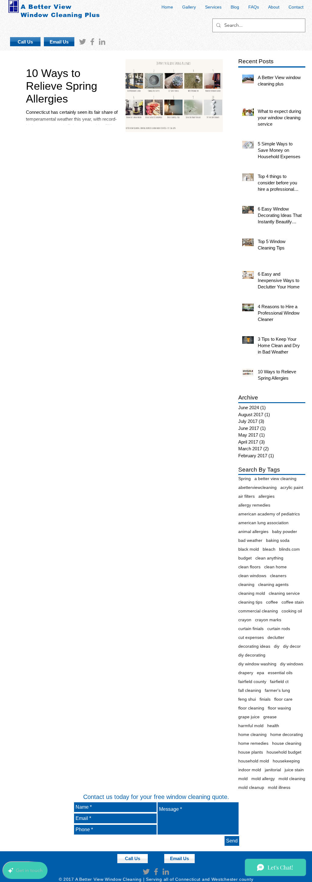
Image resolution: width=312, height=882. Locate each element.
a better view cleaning (275, 478)
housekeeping (286, 760)
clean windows (252, 575)
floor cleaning (251, 708)
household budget (284, 752)
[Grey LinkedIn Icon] (102, 41)
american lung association (263, 522)
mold (243, 778)
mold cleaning (291, 778)
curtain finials (251, 628)
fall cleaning (249, 690)
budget (245, 558)
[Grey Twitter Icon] (82, 41)
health (273, 725)
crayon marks (268, 619)
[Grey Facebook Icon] (92, 41)
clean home (275, 566)
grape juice (249, 716)
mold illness (279, 787)
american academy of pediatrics (269, 513)
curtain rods (278, 628)
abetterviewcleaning (257, 487)
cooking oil (292, 610)
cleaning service (284, 593)
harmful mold (251, 725)
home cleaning (252, 734)
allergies (266, 496)
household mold (253, 760)
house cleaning (286, 743)
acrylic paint (291, 487)
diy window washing (257, 663)
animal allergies (253, 531)
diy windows (291, 663)
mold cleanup (251, 787)
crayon (244, 619)
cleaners (278, 575)
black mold (248, 549)
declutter (276, 637)
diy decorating (251, 655)
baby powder (284, 531)
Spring (244, 478)
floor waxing (279, 708)
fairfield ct (279, 681)
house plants (250, 752)
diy (276, 646)
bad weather (250, 540)
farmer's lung (277, 690)
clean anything (269, 558)
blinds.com (289, 549)
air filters (246, 496)
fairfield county (252, 681)
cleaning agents (273, 584)
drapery (245, 672)
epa (260, 672)
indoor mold (249, 769)
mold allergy (263, 778)
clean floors (249, 566)
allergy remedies (254, 505)
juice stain (294, 769)
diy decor (292, 646)
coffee (272, 602)
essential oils (280, 672)
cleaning (246, 584)
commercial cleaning (258, 610)
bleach (269, 549)
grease (270, 716)
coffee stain (293, 602)
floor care (283, 699)
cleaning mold (251, 593)
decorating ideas (254, 646)
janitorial (273, 769)
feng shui (247, 699)
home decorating (286, 734)
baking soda (277, 540)
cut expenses (251, 637)
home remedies (253, 743)
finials (265, 699)
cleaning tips (250, 602)
